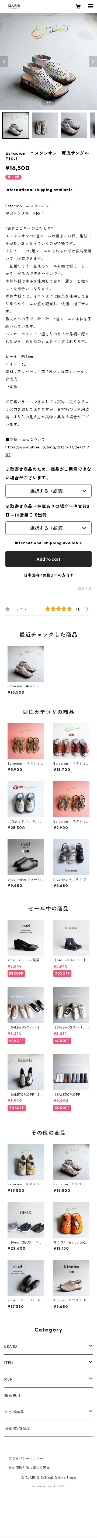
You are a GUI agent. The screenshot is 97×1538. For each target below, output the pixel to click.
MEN (8, 1379)
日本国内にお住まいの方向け (48, 575)
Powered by (42, 1486)
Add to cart (48, 559)
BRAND (10, 1346)
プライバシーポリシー (26, 1458)
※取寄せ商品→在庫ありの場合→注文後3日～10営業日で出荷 (47, 511)
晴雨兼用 (12, 1395)
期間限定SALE (17, 1428)
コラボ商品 (14, 1412)
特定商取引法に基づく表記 (29, 1468)
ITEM (8, 1362)
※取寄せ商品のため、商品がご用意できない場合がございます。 (48, 473)
